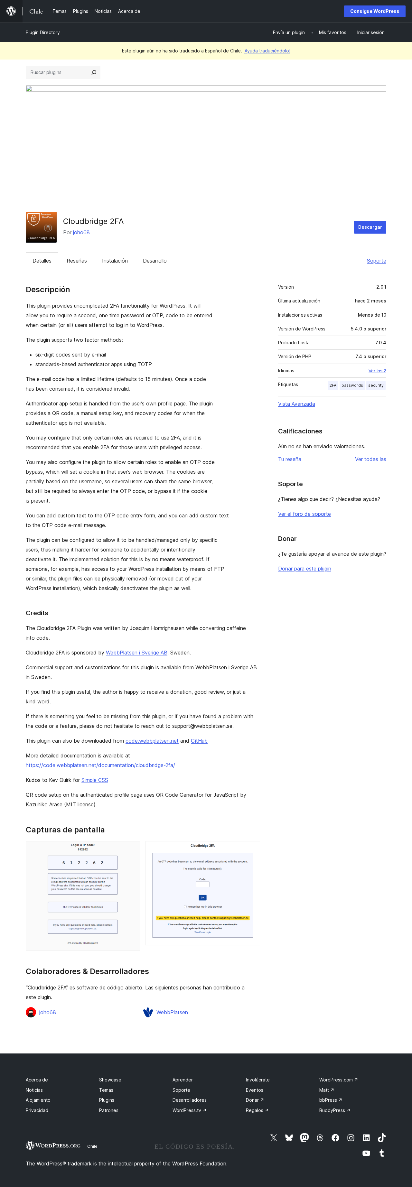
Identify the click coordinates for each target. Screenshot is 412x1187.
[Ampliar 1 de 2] (131, 850)
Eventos (254, 1090)
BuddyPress (335, 1110)
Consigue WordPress (374, 11)
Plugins (106, 1100)
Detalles (42, 260)
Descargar (370, 227)
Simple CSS (94, 780)
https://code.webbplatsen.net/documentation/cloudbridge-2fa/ (100, 765)
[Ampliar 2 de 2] (251, 850)
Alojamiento (38, 1100)
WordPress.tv (190, 1110)
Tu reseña (289, 459)
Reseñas (77, 260)
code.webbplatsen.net (152, 740)
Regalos (257, 1110)
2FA (333, 385)
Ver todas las (370, 459)
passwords (352, 385)
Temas (106, 1090)
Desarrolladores (190, 1100)
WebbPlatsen (172, 1012)
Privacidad (37, 1110)
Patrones (108, 1110)
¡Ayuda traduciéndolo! (266, 50)
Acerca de (37, 1079)
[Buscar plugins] (94, 72)
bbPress (330, 1100)
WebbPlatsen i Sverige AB (136, 652)
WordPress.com (338, 1079)
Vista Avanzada (296, 404)
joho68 (81, 232)
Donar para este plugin (304, 568)
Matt (326, 1090)
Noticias (34, 1090)
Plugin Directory (43, 32)
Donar (255, 1100)
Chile (92, 1146)
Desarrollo (155, 260)
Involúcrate (258, 1079)
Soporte (376, 260)
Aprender (183, 1079)
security (376, 385)
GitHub (199, 740)
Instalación (115, 260)
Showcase (110, 1079)
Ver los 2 (377, 370)
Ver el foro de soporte (304, 514)
